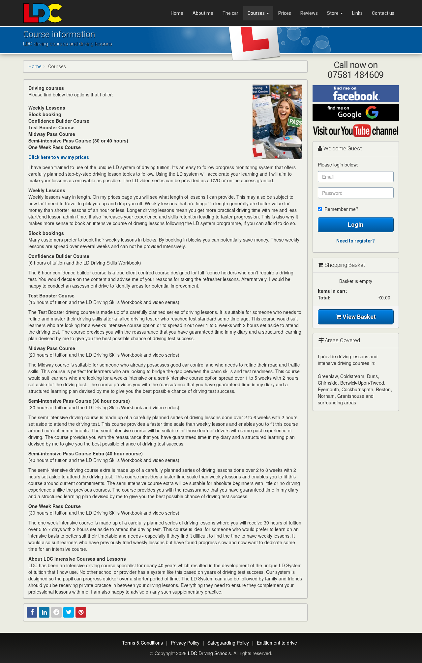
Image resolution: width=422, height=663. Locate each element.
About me (203, 13)
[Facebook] (32, 612)
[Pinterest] (80, 612)
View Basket (358, 316)
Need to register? (355, 240)
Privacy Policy (185, 642)
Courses (257, 13)
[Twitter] (68, 612)
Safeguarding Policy (228, 642)
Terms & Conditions (142, 642)
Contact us (383, 13)
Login (355, 224)
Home (177, 13)
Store (333, 13)
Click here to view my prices (58, 157)
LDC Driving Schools (209, 653)
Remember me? (341, 209)
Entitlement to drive (277, 642)
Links (357, 13)
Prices (284, 13)
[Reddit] (56, 612)
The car (230, 13)
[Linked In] (44, 612)
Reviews (309, 13)
